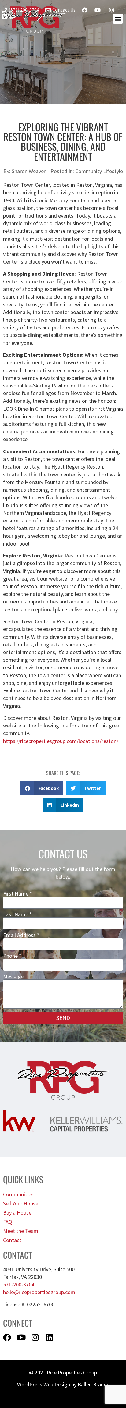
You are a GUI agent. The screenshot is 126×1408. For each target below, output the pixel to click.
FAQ (7, 1221)
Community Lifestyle (99, 171)
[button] (41, 788)
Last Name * (17, 914)
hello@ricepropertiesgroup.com (39, 1292)
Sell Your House (20, 1203)
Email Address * (21, 935)
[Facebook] (7, 1337)
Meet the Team (20, 1230)
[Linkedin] (49, 1337)
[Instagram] (35, 1337)
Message (13, 976)
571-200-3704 (18, 1284)
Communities (18, 1194)
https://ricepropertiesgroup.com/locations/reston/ (60, 741)
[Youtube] (21, 1337)
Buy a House (17, 1212)
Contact (12, 1239)
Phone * (12, 956)
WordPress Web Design (43, 1384)
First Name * (17, 894)
